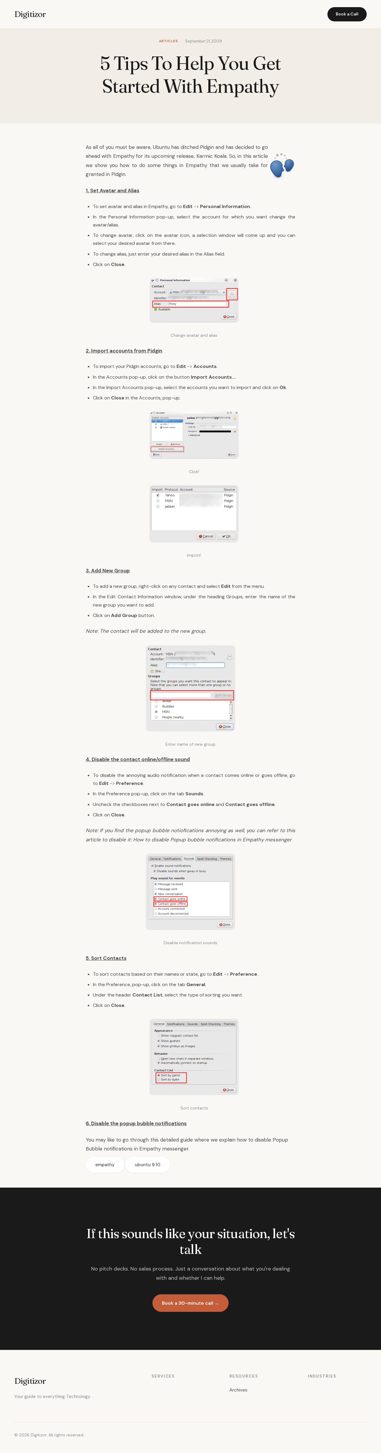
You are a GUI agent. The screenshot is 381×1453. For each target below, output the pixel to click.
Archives (238, 1390)
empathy (105, 1165)
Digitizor (30, 14)
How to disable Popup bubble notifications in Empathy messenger (212, 839)
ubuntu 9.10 (147, 1165)
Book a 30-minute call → (190, 1303)
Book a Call (347, 14)
